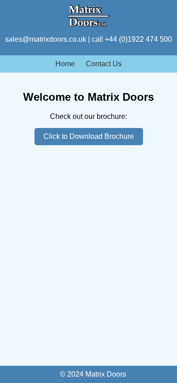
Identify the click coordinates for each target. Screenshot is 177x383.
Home (65, 64)
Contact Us (104, 64)
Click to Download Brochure (89, 136)
